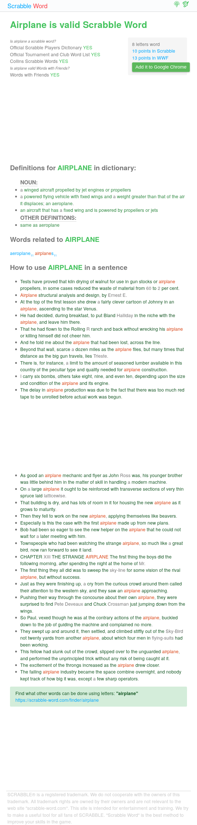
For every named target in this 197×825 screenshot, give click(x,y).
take (76, 376)
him (64, 322)
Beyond (28, 349)
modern (139, 482)
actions (121, 617)
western (70, 590)
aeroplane (62, 203)
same (26, 225)
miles (94, 349)
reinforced (99, 489)
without (131, 329)
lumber (142, 362)
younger (158, 475)
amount (99, 362)
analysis (67, 295)
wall (50, 349)
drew (91, 301)
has (54, 210)
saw (112, 590)
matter (82, 482)
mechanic (72, 475)
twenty (34, 637)
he (33, 329)
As (23, 475)
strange (113, 543)
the (175, 196)
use (120, 281)
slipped (107, 651)
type (71, 369)
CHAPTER (31, 556)
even (120, 376)
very (170, 489)
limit (74, 362)
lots (82, 502)
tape (24, 396)
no (137, 624)
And (24, 342)
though (59, 617)
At (22, 301)
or (107, 189)
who (52, 543)
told (40, 342)
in (127, 281)
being (139, 658)
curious (120, 583)
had (31, 315)
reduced (82, 288)
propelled (64, 189)
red (181, 389)
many (157, 349)
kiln (71, 281)
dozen (81, 349)
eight (87, 376)
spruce (27, 495)
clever (118, 301)
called (176, 583)
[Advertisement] (98, 121)
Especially (30, 522)
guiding (65, 624)
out (148, 631)
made (123, 522)
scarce (63, 349)
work (92, 396)
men (141, 637)
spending (78, 563)
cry (90, 583)
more (146, 624)
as (35, 225)
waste (106, 288)
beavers (168, 516)
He (23, 315)
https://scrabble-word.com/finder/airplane (57, 700)
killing (31, 335)
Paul (31, 617)
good (32, 475)
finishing (65, 583)
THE (56, 556)
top (37, 301)
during (61, 315)
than (151, 196)
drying (82, 281)
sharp (111, 678)
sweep (94, 570)
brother (175, 475)
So (23, 617)
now (35, 549)
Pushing (28, 597)
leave (53, 322)
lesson (69, 301)
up (133, 522)
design (92, 295)
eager (62, 529)
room (98, 502)
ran (43, 549)
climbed (124, 631)
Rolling (78, 329)
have (37, 281)
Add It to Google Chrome (160, 67)
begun (114, 396)
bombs (48, 376)
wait (24, 536)
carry (28, 376)
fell (45, 516)
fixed (85, 196)
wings (97, 196)
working (40, 644)
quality (92, 369)
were (51, 583)
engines (96, 189)
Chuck (99, 604)
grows (26, 509)
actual (80, 396)
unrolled (50, 396)
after (63, 563)
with (75, 196)
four (131, 637)
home (127, 563)
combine (125, 671)
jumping (147, 604)
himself (45, 335)
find (49, 604)
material (126, 288)
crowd (135, 583)
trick (89, 658)
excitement (40, 665)
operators (128, 678)
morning (48, 563)
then (85, 631)
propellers (121, 189)
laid (39, 495)
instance (54, 362)
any (115, 658)
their (24, 590)
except (85, 678)
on (68, 516)
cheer (75, 335)
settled (98, 631)
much (170, 389)
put (99, 315)
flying (48, 196)
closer (153, 665)
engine (101, 383)
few (100, 678)
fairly (106, 301)
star (78, 308)
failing (35, 671)
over (120, 651)
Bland (109, 315)
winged (31, 189)
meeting (59, 536)
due (100, 389)
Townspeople (33, 543)
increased (93, 665)
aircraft (47, 189)
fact (122, 389)
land (87, 549)
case (68, 522)
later (44, 536)
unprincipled (71, 658)
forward (56, 549)
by (78, 189)
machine (157, 482)
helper (107, 529)
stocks (145, 281)
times (169, 349)
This (24, 651)
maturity (47, 509)
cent (174, 288)
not (65, 335)
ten (129, 376)
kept (24, 678)
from (140, 288)
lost (123, 342)
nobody (173, 671)
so (52, 529)
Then (25, 516)
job (48, 624)
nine (98, 376)
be (38, 396)
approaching (154, 590)
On (23, 489)
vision (152, 570)
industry (69, 671)
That (24, 329)
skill (99, 482)
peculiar (58, 369)
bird (24, 549)
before (66, 396)
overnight (145, 671)
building (39, 502)
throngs (73, 665)
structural (47, 295)
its (90, 383)
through (66, 597)
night (102, 563)
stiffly (139, 631)
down (161, 604)
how (51, 678)
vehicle (62, 196)
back (118, 329)
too (160, 389)
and (108, 196)
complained (121, 624)
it (21, 203)
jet (84, 189)
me (48, 342)
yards (48, 637)
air (182, 196)
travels (76, 356)
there (74, 322)
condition (38, 383)
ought (70, 489)
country (27, 369)
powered (33, 196)
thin (180, 489)
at (110, 563)
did (57, 335)
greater (139, 196)
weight (123, 196)
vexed (45, 617)
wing (79, 210)
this (178, 362)
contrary (104, 617)
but (147, 349)
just (133, 604)
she (81, 301)
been (114, 342)
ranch (97, 329)
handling (117, 482)
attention (39, 590)
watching (88, 543)
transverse (131, 489)
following (29, 563)
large (37, 489)
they (36, 516)
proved (51, 281)
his (162, 329)
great (177, 543)
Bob (24, 529)
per (165, 288)
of (169, 196)
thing (133, 556)
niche (152, 315)
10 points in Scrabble (153, 51)
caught (153, 658)
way (52, 597)
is (95, 210)
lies (88, 356)
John (114, 475)
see (78, 529)
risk (123, 658)
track (35, 678)
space (109, 671)
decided (44, 315)
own (132, 597)
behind (46, 482)
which (120, 637)
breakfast (78, 315)
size (181, 376)
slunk (57, 651)
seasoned (124, 362)
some (53, 288)
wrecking (149, 329)
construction (154, 369)
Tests (25, 281)
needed (108, 369)
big (56, 356)
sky (83, 590)
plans (162, 522)
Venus (89, 308)
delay (35, 389)
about (58, 342)
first (58, 301)
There (26, 362)
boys (151, 556)
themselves (138, 516)
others (64, 376)
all (62, 570)
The (24, 389)
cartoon (134, 301)
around (150, 583)
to (154, 288)
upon (163, 376)
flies (137, 349)
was (91, 389)
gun (134, 281)
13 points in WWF (150, 57)
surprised (29, 604)
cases (67, 288)
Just (24, 583)
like (154, 516)
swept (38, 631)
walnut (102, 281)
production (75, 389)
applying (116, 516)
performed (39, 658)
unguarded (150, 651)
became (86, 671)
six (37, 376)
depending (145, 376)
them (163, 583)
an (48, 203)
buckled (170, 617)
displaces (33, 203)
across (137, 342)
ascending (49, 308)
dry (56, 502)
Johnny (155, 301)
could (167, 529)
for (112, 281)
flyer (97, 475)
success (71, 577)
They (25, 631)
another (73, 637)
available (160, 362)
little (34, 482)
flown (51, 329)
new (149, 502)
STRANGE (73, 556)
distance (28, 356)
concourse (93, 597)
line (156, 342)
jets (154, 210)
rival (176, 570)
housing (128, 502)
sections (151, 489)
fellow (36, 651)
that (161, 196)
